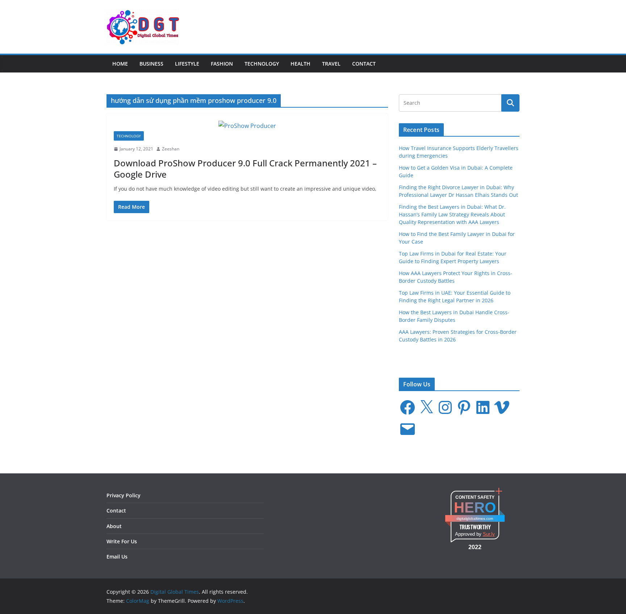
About (114, 526)
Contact (364, 63)
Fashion (222, 63)
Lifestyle (187, 63)
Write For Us (122, 541)
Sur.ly (489, 534)
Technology (262, 63)
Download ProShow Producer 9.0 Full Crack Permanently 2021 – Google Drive (245, 168)
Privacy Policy (124, 495)
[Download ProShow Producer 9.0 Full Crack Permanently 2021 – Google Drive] (247, 126)
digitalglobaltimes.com (474, 518)
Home (120, 63)
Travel (331, 63)
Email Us (117, 556)
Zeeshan (170, 149)
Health (300, 63)
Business (151, 63)
